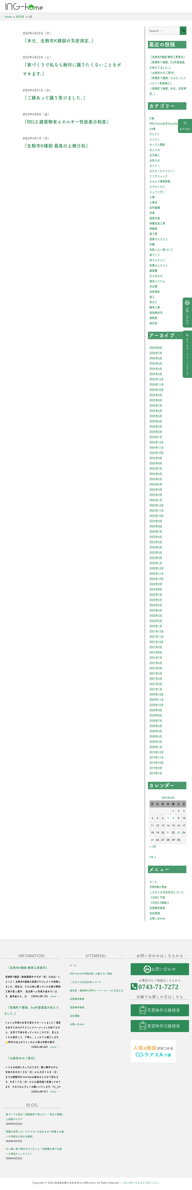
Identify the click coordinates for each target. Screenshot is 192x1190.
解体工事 (154, 307)
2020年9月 (155, 710)
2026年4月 (155, 368)
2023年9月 (155, 521)
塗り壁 (153, 233)
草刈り (153, 302)
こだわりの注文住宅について (166, 892)
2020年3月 (155, 741)
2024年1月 (155, 500)
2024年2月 (155, 494)
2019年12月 (156, 752)
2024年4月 (155, 484)
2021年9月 (155, 647)
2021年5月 (155, 668)
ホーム (153, 881)
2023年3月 (155, 552)
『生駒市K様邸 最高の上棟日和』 (56, 146)
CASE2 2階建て (160, 902)
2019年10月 (156, 762)
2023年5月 (155, 542)
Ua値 (152, 128)
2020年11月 (156, 699)
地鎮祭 (153, 228)
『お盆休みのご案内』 (162, 72)
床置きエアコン (158, 265)
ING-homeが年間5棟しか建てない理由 (91, 973)
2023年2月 (155, 557)
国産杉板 (154, 218)
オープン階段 (157, 144)
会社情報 (154, 913)
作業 (152, 212)
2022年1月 (155, 626)
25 (152, 840)
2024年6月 (155, 473)
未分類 (153, 286)
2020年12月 (156, 694)
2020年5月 (155, 731)
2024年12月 (156, 442)
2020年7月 (155, 720)
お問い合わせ (157, 918)
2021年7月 (155, 657)
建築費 (153, 270)
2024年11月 (156, 447)
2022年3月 (155, 615)
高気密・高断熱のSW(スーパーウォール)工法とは (96, 990)
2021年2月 (155, 684)
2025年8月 (155, 400)
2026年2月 (155, 374)
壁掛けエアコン (158, 239)
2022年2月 (155, 620)
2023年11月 (156, 510)
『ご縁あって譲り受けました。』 (54, 97)
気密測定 (154, 291)
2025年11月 (156, 384)
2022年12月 (156, 568)
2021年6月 (155, 663)
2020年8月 (155, 715)
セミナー (154, 165)
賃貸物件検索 (77, 1007)
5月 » (152, 857)
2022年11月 (156, 573)
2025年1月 (155, 437)
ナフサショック (158, 176)
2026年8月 (155, 347)
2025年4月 (155, 421)
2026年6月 (155, 358)
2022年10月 (156, 578)
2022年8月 (155, 589)
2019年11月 (156, 757)
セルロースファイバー (162, 170)
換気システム (157, 281)
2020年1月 (155, 747)
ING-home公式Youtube (163, 123)
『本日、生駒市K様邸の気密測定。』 (58, 40)
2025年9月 (155, 395)
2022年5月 (155, 605)
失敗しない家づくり (161, 249)
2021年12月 (156, 631)
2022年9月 (155, 584)
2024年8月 (155, 463)
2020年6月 (155, 726)
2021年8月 (155, 652)
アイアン (154, 134)
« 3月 (152, 846)
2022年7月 (155, 594)
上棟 (152, 197)
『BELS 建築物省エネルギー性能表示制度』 (66, 122)
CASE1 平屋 (158, 897)
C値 (151, 118)
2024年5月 (155, 479)
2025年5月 (155, 416)
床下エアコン (157, 260)
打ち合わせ (156, 275)
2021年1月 (155, 689)
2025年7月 (155, 405)
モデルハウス (157, 186)
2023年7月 (155, 531)
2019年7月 (155, 773)
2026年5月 (155, 363)
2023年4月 (155, 547)
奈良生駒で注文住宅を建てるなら (141, 1183)
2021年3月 (155, 678)
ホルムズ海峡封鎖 (159, 181)
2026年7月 (155, 353)
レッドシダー (157, 191)
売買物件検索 (157, 908)
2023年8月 (155, 526)
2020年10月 (156, 705)
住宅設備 (154, 207)
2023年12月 (156, 505)
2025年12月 (156, 379)
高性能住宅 (156, 312)
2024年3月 (155, 489)
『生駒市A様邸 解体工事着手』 (167, 57)
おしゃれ (154, 149)
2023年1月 (155, 563)
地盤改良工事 (157, 223)
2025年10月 (156, 389)
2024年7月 (155, 468)
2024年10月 (156, 452)
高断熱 (153, 317)
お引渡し (154, 155)
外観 (152, 244)
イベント (154, 139)
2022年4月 (155, 610)
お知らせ (154, 160)
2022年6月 (155, 599)
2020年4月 (155, 736)
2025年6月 (155, 410)
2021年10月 (156, 641)
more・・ (55, 996)
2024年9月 (155, 458)
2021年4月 (155, 673)
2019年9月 (155, 768)
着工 (152, 296)
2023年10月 (156, 515)
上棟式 (153, 202)
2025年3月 (155, 426)
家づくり (154, 254)
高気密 (153, 323)
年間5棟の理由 (158, 887)
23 (178, 832)
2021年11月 (156, 636)
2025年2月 (155, 431)
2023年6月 (155, 536)
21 (168, 832)
